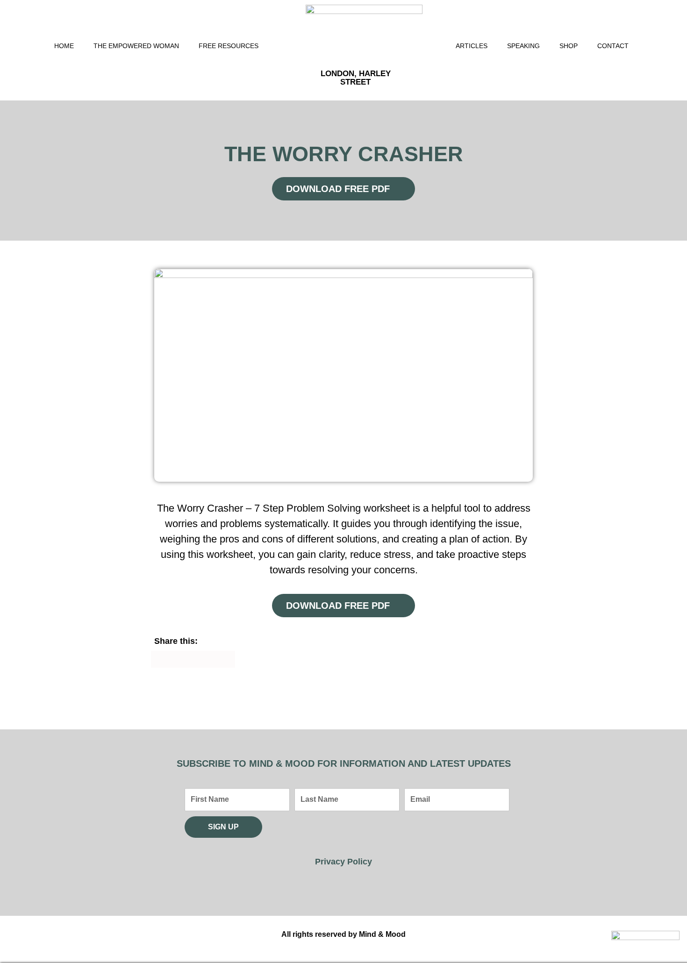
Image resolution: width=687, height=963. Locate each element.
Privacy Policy (343, 861)
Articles (471, 46)
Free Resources (228, 46)
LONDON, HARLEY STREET (356, 77)
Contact (613, 46)
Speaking (523, 46)
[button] (159, 659)
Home (64, 46)
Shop (568, 46)
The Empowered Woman (136, 46)
